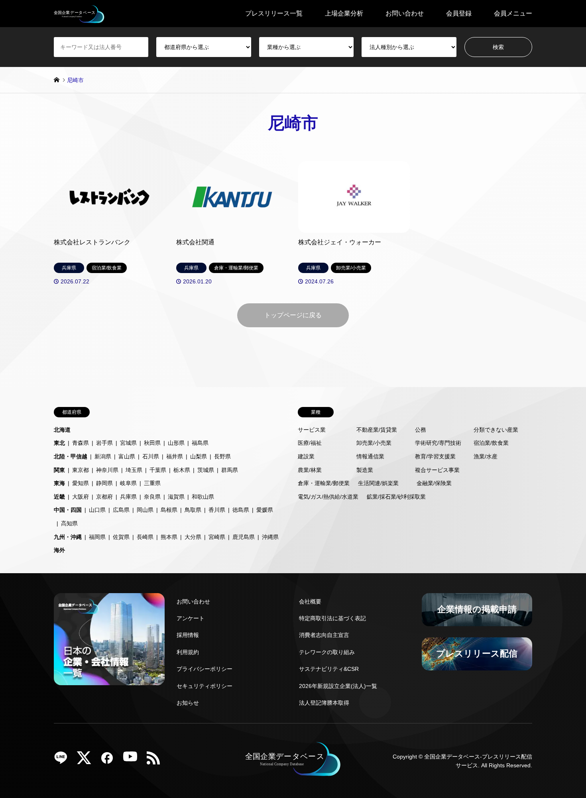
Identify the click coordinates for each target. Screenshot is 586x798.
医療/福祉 (310, 443)
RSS (156, 760)
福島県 (200, 443)
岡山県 (145, 510)
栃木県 (181, 470)
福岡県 (97, 537)
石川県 (150, 456)
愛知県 (80, 483)
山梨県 (198, 456)
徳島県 (240, 510)
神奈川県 (107, 470)
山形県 (176, 443)
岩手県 (104, 443)
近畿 (59, 496)
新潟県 (102, 456)
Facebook (110, 760)
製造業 (364, 470)
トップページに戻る (293, 315)
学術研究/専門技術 (438, 443)
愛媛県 (264, 510)
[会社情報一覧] (109, 639)
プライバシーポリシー (204, 669)
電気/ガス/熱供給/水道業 (328, 496)
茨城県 (205, 470)
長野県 (222, 456)
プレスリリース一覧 (274, 13)
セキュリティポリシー (204, 686)
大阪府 (80, 496)
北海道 (62, 430)
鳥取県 (193, 510)
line (64, 760)
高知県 (69, 523)
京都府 (104, 496)
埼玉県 (134, 470)
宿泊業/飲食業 (491, 443)
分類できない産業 (496, 430)
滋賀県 (176, 496)
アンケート (191, 618)
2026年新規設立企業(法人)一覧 (338, 686)
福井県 (174, 456)
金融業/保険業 (434, 483)
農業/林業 (310, 470)
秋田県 (152, 443)
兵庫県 (128, 496)
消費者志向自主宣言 (324, 635)
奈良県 (152, 496)
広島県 (121, 510)
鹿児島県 (243, 537)
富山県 (126, 456)
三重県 (152, 483)
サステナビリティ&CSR (329, 669)
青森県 (80, 443)
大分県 (193, 537)
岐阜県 (128, 483)
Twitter (87, 760)
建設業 (306, 456)
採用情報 (188, 635)
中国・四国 (68, 510)
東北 (59, 443)
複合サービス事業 (437, 470)
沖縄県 (270, 537)
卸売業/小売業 (373, 443)
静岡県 (104, 483)
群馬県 (229, 470)
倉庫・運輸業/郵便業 (324, 483)
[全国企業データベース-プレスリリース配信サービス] (79, 13)
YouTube (133, 760)
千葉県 (157, 470)
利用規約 (188, 652)
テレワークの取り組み (327, 652)
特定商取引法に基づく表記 (332, 618)
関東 (59, 470)
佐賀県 (121, 537)
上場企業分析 (344, 13)
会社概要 (310, 601)
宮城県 (128, 443)
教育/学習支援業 (435, 456)
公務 (420, 430)
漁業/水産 (486, 456)
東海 (59, 483)
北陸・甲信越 (70, 456)
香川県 (216, 510)
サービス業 (312, 430)
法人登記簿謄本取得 (324, 703)
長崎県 (145, 537)
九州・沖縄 (68, 537)
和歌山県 (203, 496)
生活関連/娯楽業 (378, 483)
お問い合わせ (404, 13)
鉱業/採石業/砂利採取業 (396, 496)
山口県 (97, 510)
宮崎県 (216, 537)
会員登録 (459, 13)
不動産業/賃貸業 (376, 430)
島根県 (169, 510)
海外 (59, 550)
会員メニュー (513, 13)
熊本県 (169, 537)
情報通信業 (370, 456)
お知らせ (188, 703)
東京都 (80, 470)
